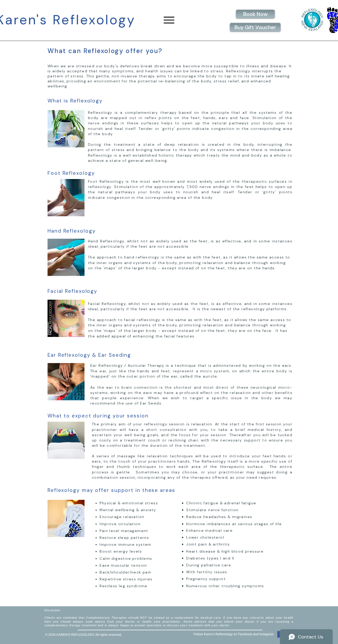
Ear (52, 355)
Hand (55, 231)
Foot (54, 173)
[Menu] (169, 20)
